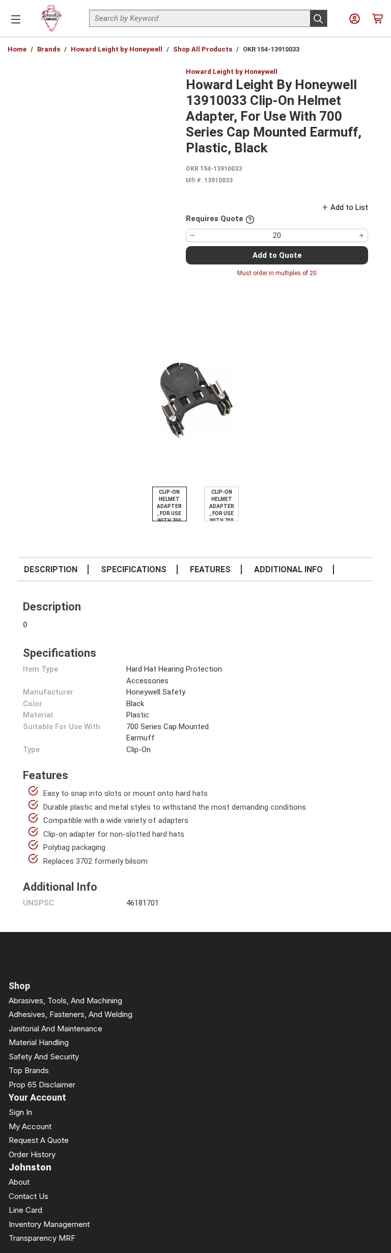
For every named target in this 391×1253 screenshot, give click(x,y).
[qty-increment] (361, 235)
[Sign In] (354, 18)
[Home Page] (51, 18)
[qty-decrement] (192, 235)
